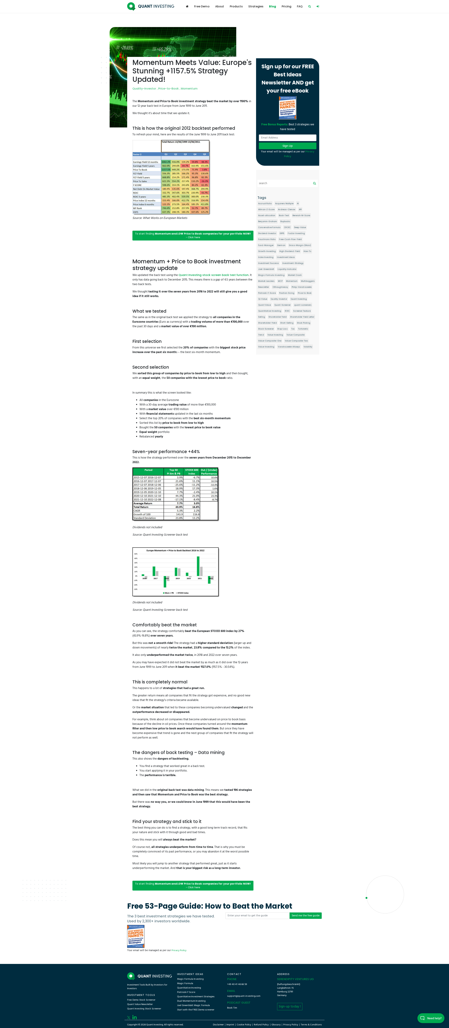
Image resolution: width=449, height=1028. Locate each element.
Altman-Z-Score (266, 209)
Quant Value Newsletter (140, 1004)
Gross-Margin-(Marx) (300, 245)
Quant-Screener (282, 305)
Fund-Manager (266, 245)
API (300, 209)
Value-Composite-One (269, 340)
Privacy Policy (179, 950)
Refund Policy (261, 1025)
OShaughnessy (280, 287)
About (219, 6)
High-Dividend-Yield (289, 251)
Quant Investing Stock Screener (144, 1009)
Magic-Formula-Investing (271, 275)
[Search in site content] (310, 6)
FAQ (300, 6)
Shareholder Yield (278, 316)
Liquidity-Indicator (287, 269)
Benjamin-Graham (267, 221)
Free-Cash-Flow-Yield (290, 239)
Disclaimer (218, 1025)
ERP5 (282, 233)
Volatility (308, 346)
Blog (272, 6)
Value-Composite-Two (296, 340)
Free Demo (201, 6)
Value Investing (275, 334)
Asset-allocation (266, 215)
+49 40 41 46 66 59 (237, 984)
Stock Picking (303, 322)
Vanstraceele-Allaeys (289, 346)
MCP (280, 281)
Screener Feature (302, 310)
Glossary (276, 1025)
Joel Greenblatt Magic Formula (193, 1005)
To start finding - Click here (193, 235)
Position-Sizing (286, 293)
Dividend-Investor (267, 233)
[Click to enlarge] (171, 178)
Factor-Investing (296, 233)
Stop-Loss (282, 328)
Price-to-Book (168, 89)
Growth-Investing (267, 251)
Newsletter (263, 287)
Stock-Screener (266, 328)
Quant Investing (299, 299)
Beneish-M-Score (301, 215)
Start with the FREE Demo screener (195, 1010)
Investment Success (268, 263)
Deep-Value (300, 227)
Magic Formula (185, 983)
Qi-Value (262, 299)
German (281, 245)
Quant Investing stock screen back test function (214, 275)
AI (298, 203)
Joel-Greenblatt (266, 269)
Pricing (286, 6)
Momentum (189, 89)
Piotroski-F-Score (267, 293)
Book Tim (232, 1008)
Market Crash (295, 275)
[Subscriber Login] (318, 6)
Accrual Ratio (265, 203)
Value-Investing (266, 346)
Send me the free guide (306, 915)
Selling (261, 316)
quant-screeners (302, 305)
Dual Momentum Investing (191, 1001)
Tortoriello (303, 328)
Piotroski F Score (186, 992)
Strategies (256, 6)
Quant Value (264, 305)
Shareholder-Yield (267, 322)
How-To (307, 251)
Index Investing (265, 257)
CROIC (287, 227)
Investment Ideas (286, 257)
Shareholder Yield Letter (302, 316)
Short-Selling (286, 322)
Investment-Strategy (292, 263)
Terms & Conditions (311, 1025)
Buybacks (285, 221)
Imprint (230, 1025)
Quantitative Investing (189, 988)
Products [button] (236, 6)
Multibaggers (308, 281)
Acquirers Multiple (284, 203)
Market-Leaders (266, 281)
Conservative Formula (269, 227)
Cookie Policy (244, 1025)
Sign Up (288, 146)
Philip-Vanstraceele (302, 287)
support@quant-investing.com (243, 996)
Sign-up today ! (290, 1006)
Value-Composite (295, 334)
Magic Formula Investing (190, 979)
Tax (292, 328)
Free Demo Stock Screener (141, 1000)
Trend (261, 334)
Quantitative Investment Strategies (196, 997)
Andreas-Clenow (286, 209)
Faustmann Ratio (267, 239)
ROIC (287, 310)
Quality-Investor (144, 89)
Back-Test (284, 215)
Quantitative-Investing (269, 310)
